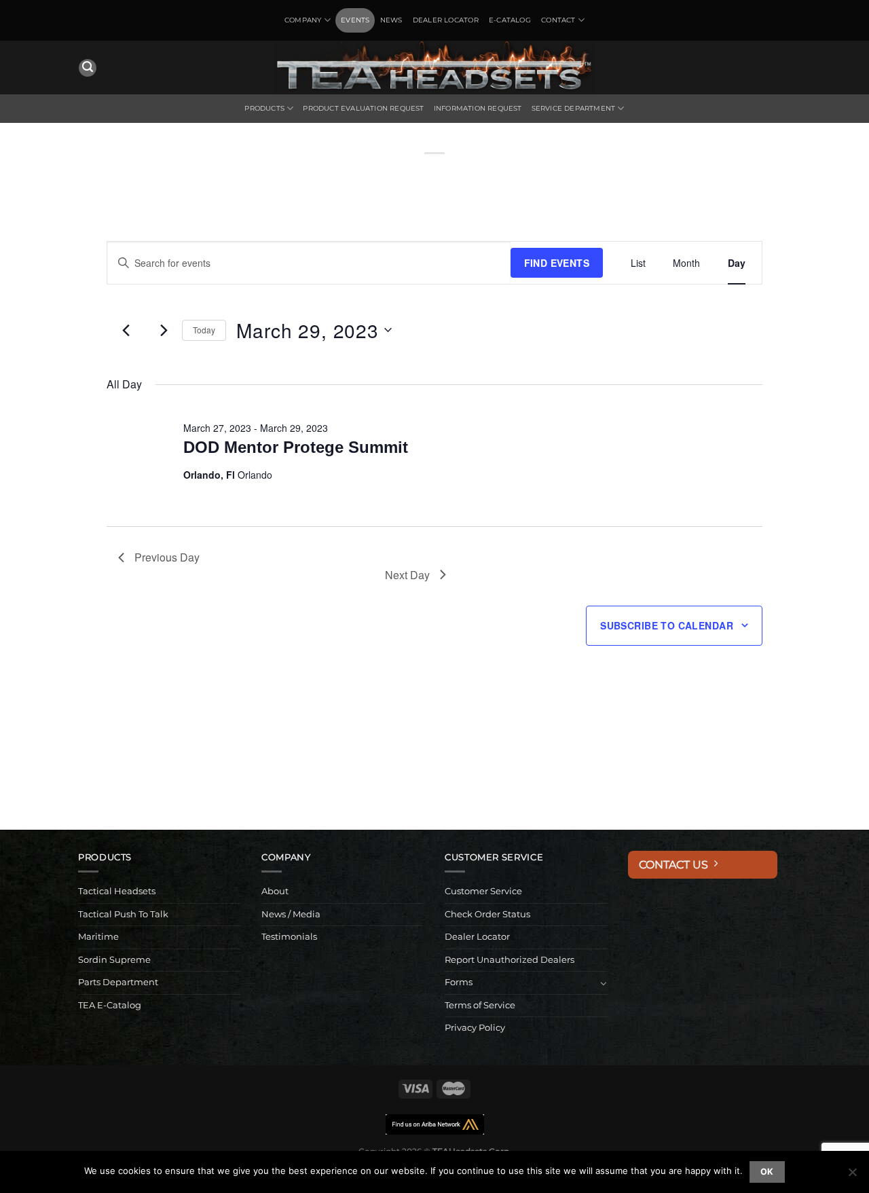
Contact (558, 20)
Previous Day (167, 557)
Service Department (574, 108)
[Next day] (163, 330)
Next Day (407, 575)
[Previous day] (126, 330)
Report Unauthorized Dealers (509, 960)
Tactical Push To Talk (123, 914)
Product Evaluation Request (363, 108)
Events (355, 20)
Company (302, 20)
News (391, 20)
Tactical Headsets (116, 891)
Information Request (478, 108)
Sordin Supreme (114, 960)
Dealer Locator (446, 20)
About (275, 891)
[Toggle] (603, 983)
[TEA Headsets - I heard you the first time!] (434, 67)
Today (204, 329)
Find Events (557, 263)
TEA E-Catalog (109, 1005)
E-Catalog (510, 20)
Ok (767, 1172)
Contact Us (676, 864)
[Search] (87, 68)
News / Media (290, 914)
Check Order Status (487, 914)
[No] (852, 1176)
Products (264, 108)
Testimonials (289, 937)
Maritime (98, 937)
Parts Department (118, 982)
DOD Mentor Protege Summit (295, 447)
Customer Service (483, 891)
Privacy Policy (475, 1028)
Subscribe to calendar (666, 625)
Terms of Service (480, 1005)
